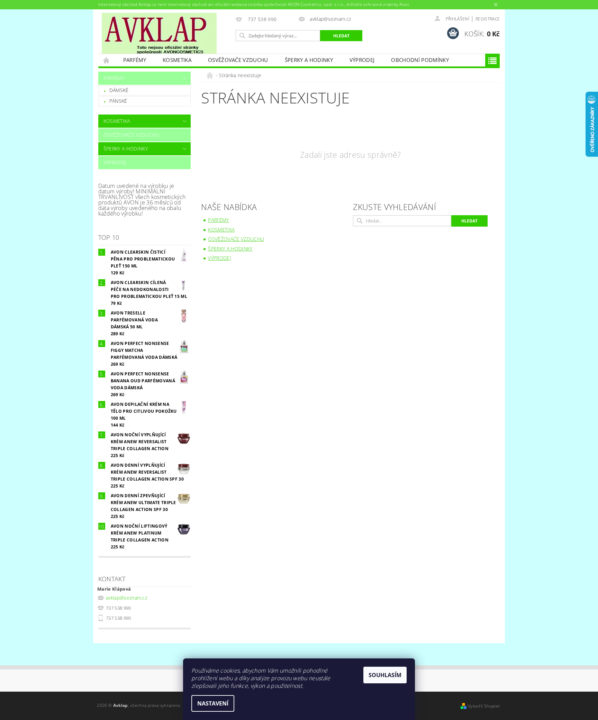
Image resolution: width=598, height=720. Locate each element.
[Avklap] (159, 33)
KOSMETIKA (177, 59)
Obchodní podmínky (419, 59)
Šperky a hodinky (309, 59)
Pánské (118, 101)
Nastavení (212, 703)
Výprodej (362, 59)
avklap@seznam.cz (126, 597)
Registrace (487, 19)
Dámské (119, 90)
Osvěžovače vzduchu (238, 59)
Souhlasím (385, 675)
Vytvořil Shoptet (484, 706)
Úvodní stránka (106, 60)
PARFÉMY (134, 59)
